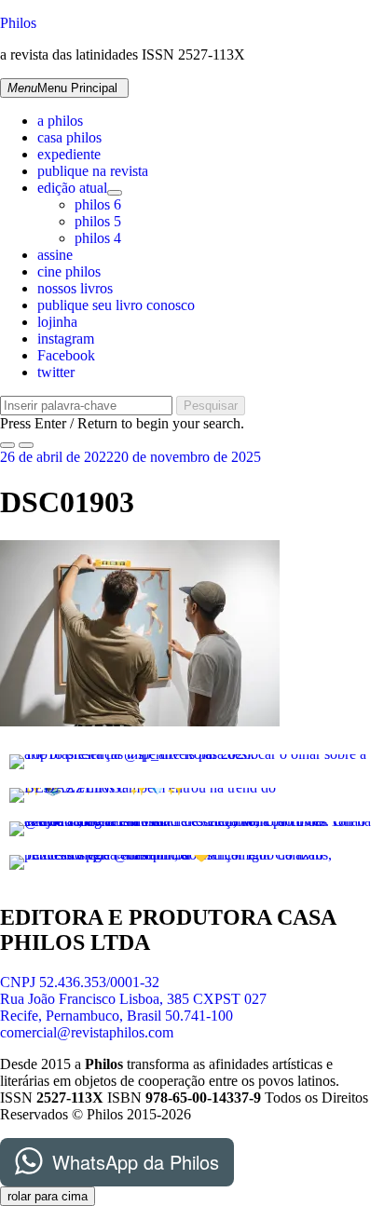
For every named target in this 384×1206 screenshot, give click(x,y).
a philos (60, 121)
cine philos (69, 271)
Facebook (66, 355)
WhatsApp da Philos (135, 1161)
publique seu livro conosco (116, 305)
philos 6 (98, 204)
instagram (65, 338)
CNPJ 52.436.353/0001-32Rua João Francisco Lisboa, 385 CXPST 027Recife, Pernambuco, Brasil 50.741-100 (133, 998)
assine (55, 255)
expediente (69, 154)
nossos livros (75, 288)
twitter (56, 372)
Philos (18, 23)
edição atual (72, 188)
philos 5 (98, 221)
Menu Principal (62, 88)
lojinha (57, 322)
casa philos (69, 137)
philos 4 (98, 238)
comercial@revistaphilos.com (86, 1032)
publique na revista (92, 171)
